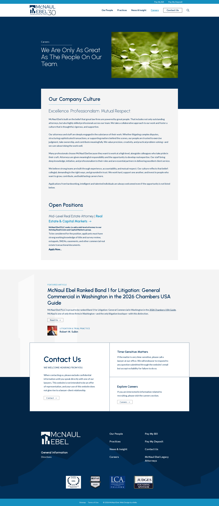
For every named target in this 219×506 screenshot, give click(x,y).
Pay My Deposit (175, 2)
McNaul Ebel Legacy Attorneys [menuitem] (157, 458)
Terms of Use (93, 502)
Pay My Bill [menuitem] (151, 433)
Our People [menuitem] (107, 10)
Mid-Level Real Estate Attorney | (75, 218)
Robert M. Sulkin (69, 331)
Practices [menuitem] (122, 10)
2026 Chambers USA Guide (162, 309)
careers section (150, 395)
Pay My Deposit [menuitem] (154, 441)
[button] (188, 10)
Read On (54, 320)
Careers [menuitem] (155, 10)
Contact (50, 398)
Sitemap (82, 502)
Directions (46, 457)
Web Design (125, 502)
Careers (124, 402)
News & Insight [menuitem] (138, 10)
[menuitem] (112, 10)
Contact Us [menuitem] (151, 449)
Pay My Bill (159, 2)
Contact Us (173, 10)
